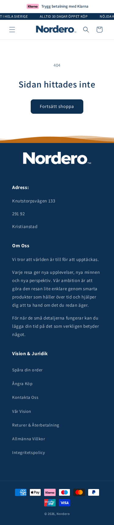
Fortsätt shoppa (57, 106)
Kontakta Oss (25, 397)
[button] (12, 29)
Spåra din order (27, 370)
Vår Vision (21, 411)
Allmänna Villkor (28, 438)
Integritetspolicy (28, 452)
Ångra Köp (22, 383)
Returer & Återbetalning (35, 425)
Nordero (63, 514)
